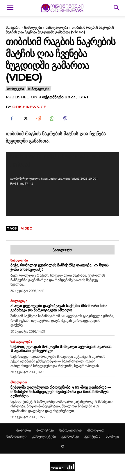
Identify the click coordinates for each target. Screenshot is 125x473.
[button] (10, 8)
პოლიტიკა (18, 301)
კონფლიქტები (44, 436)
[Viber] (65, 118)
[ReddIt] (38, 118)
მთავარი (13, 27)
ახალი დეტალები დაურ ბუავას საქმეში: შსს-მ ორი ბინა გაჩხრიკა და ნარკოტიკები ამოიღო (58, 307)
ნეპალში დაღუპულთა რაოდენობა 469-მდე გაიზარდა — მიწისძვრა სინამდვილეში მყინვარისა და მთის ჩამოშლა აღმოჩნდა (60, 391)
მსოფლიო (18, 382)
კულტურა (92, 436)
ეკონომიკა (70, 436)
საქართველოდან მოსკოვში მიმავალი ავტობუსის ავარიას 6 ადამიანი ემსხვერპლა (61, 348)
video (26, 228)
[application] (62, 184)
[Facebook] (11, 118)
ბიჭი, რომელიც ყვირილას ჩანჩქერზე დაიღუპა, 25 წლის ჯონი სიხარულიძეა (59, 267)
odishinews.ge (29, 106)
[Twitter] (25, 118)
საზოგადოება (57, 27)
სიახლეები (33, 27)
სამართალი (16, 436)
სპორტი (112, 436)
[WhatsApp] (52, 118)
